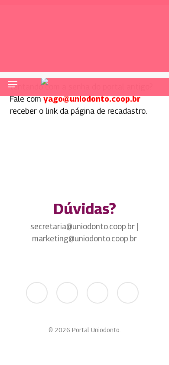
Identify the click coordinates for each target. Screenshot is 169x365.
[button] (12, 84)
